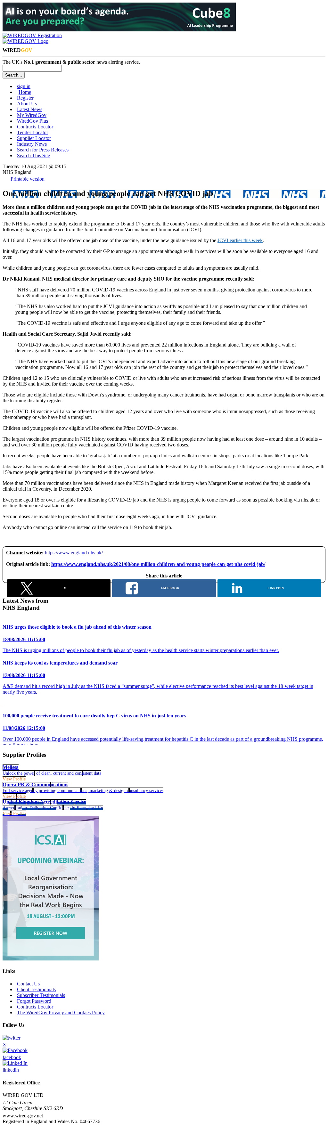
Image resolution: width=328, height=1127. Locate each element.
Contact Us (28, 983)
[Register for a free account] (32, 35)
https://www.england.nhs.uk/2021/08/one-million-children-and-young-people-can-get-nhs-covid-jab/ (158, 564)
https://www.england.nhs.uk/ (74, 552)
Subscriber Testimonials (41, 995)
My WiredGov (31, 115)
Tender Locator (32, 132)
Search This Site (33, 155)
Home (25, 92)
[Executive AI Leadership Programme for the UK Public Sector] (119, 29)
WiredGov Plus (32, 121)
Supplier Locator (34, 138)
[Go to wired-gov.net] (25, 41)
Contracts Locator (35, 126)
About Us (27, 103)
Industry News (32, 144)
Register (25, 98)
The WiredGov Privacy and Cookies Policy (61, 1012)
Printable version (28, 179)
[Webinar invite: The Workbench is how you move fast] (51, 958)
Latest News (29, 109)
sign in (23, 86)
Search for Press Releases (43, 149)
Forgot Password (34, 1001)
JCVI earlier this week (240, 240)
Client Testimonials (36, 989)
